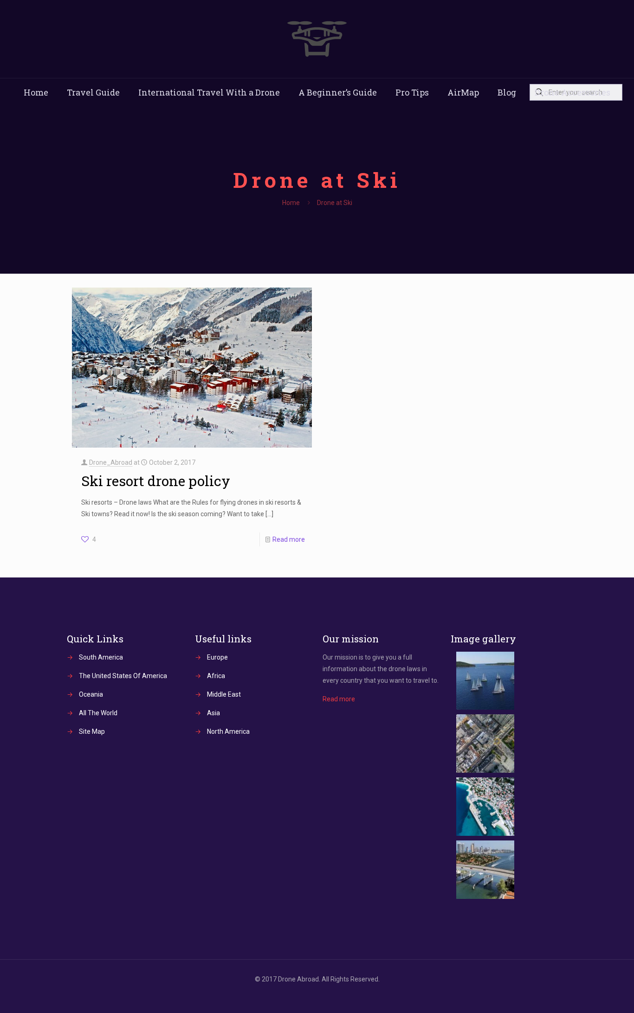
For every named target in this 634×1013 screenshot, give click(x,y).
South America (101, 657)
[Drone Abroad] (317, 39)
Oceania (91, 694)
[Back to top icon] (589, 994)
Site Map (92, 731)
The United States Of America (123, 676)
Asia (213, 713)
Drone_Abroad (110, 462)
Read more (288, 539)
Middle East (224, 694)
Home (291, 202)
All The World (98, 713)
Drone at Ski (334, 202)
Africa (216, 676)
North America (228, 731)
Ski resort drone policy (155, 481)
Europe (217, 657)
